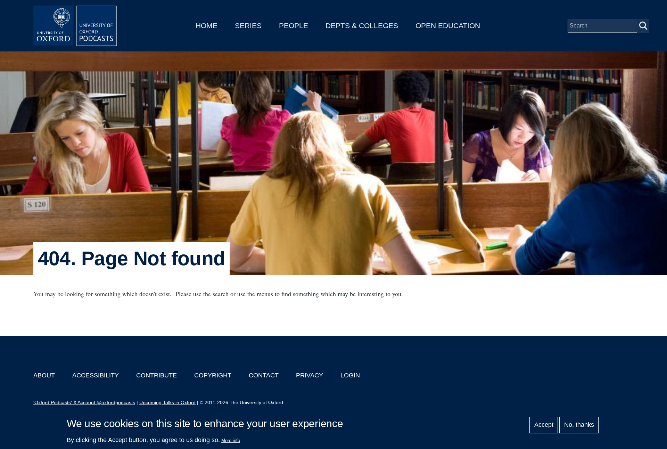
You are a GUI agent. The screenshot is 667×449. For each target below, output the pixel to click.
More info (230, 440)
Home (206, 26)
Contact (264, 375)
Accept (543, 425)
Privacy (309, 375)
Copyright (212, 375)
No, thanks (579, 425)
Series (248, 26)
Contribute (156, 375)
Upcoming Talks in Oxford (167, 402)
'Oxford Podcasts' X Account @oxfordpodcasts (84, 402)
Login (350, 375)
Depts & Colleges (362, 26)
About (44, 375)
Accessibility (95, 375)
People (293, 26)
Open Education (447, 26)
